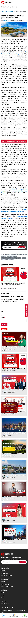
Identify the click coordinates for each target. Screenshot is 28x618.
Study (2, 592)
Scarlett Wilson (6, 454)
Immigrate (4, 590)
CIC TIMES (8, 610)
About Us (3, 601)
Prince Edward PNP (6, 575)
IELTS (2, 595)
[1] (1, 7)
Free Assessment (26, 310)
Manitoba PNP (9, 11)
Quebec (3, 571)
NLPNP (3, 581)
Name (3, 311)
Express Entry (5, 568)
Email (3, 317)
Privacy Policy (5, 603)
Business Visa (4, 579)
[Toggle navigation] (25, 2)
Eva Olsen (4, 20)
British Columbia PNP (7, 586)
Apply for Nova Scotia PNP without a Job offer (14, 475)
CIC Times (5, 497)
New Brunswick (5, 584)
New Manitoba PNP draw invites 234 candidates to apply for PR (13, 283)
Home (2, 11)
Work (2, 597)
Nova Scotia (4, 573)
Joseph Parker (5, 369)
